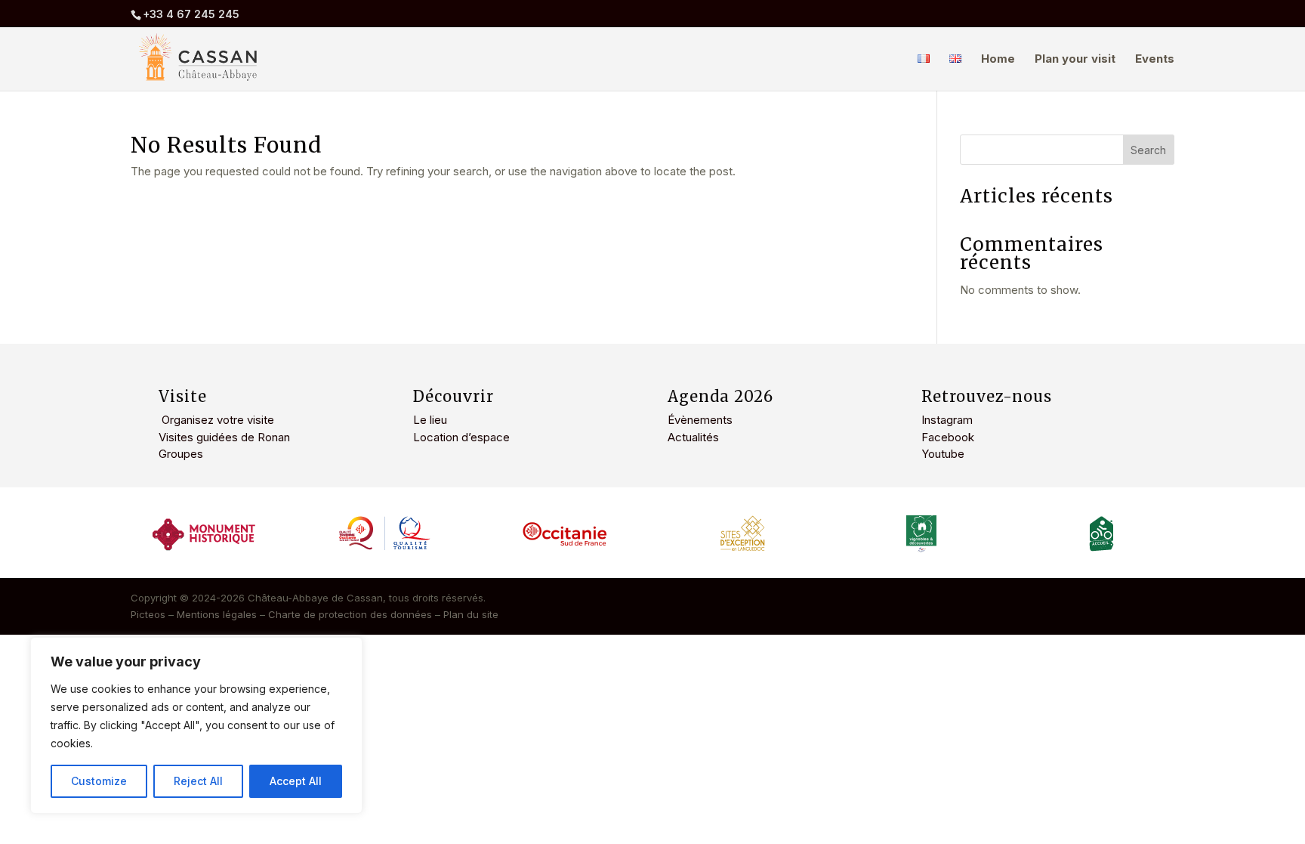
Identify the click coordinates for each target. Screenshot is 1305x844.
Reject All (198, 780)
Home (998, 60)
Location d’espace (461, 437)
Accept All (296, 780)
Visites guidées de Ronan (224, 437)
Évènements (700, 420)
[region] (196, 725)
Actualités (693, 437)
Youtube (942, 454)
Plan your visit (1075, 60)
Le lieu (430, 420)
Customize (99, 780)
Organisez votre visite (216, 420)
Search (1148, 150)
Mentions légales (217, 614)
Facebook (947, 437)
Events (1154, 60)
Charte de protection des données (350, 614)
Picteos (148, 614)
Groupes (181, 454)
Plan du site (470, 614)
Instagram (947, 420)
